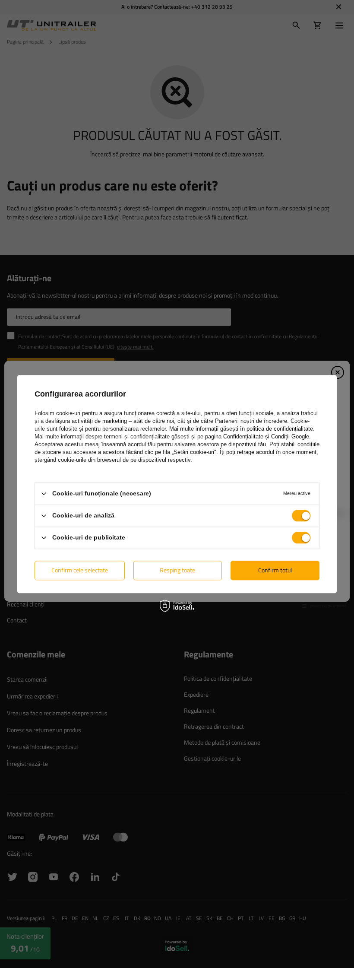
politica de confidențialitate (280, 428)
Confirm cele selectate (79, 569)
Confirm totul (275, 569)
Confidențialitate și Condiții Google (266, 436)
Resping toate (177, 569)
